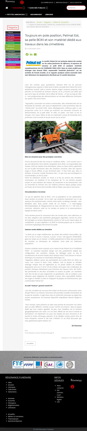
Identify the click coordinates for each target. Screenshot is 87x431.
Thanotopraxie (13, 419)
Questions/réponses (15, 421)
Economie (11, 43)
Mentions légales (62, 2)
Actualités (11, 38)
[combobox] (76, 7)
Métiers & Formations (15, 416)
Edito (10, 382)
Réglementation (13, 59)
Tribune (10, 32)
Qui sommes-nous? (47, 2)
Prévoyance (12, 54)
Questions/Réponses (15, 62)
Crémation (11, 51)
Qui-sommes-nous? (60, 392)
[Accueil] (7, 7)
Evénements (12, 65)
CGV (58, 402)
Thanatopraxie (13, 57)
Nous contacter (76, 2)
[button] (27, 54)
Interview (11, 35)
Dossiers (11, 40)
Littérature (11, 67)
